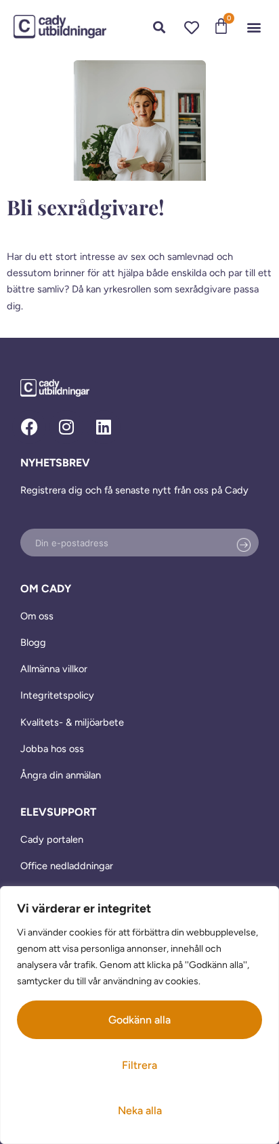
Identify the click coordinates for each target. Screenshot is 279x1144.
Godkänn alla (139, 1019)
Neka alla (140, 1110)
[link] (60, 27)
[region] (139, 1015)
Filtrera (139, 1065)
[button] (254, 27)
